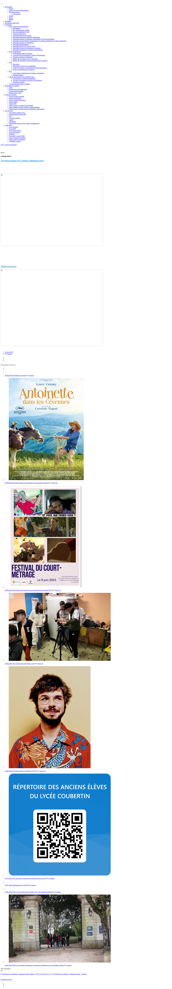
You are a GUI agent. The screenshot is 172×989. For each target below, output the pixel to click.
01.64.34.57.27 (45, 974)
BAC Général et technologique (18, 26)
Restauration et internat (12, 86)
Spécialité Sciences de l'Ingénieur (23, 43)
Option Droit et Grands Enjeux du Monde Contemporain (26, 109)
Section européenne (15, 98)
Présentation (8, 7)
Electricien (16, 64)
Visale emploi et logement (17, 139)
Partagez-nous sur (6, 979)
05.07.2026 (8, 878)
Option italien (13, 102)
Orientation (12, 121)
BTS (10, 71)
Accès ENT (12, 129)
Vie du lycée (9, 111)
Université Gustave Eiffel (17, 136)
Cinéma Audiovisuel (19, 34)
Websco (84, 974)
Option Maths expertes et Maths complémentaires (24, 107)
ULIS (10, 17)
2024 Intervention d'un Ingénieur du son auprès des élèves (30, 483)
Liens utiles (8, 125)
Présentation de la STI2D (20, 885)
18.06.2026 (8, 892)
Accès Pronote (13, 127)
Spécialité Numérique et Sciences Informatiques (28, 50)
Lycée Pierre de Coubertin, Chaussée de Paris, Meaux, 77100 (20, 974)
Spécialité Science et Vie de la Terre (24, 46)
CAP (10, 62)
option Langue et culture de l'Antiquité (21, 105)
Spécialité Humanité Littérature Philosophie (26, 37)
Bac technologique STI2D (21, 32)
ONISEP (11, 134)
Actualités (8, 21)
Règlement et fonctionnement (18, 89)
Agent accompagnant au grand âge (24, 69)
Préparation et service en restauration (24, 66)
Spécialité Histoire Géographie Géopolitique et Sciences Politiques (33, 39)
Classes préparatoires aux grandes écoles (21, 77)
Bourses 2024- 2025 (15, 93)
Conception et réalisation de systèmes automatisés (28, 73)
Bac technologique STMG (21, 30)
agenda (11, 16)
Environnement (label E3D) (17, 114)
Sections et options (11, 95)
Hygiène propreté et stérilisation (23, 57)
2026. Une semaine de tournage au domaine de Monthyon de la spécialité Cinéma (38, 965)
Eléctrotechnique (18, 75)
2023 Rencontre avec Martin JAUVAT (24, 771)
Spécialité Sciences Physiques (22, 35)
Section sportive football (16, 96)
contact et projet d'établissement (19, 10)
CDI (10, 116)
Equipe (11, 8)
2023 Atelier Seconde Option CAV (23, 663)
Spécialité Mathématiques (21, 44)
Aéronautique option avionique (22, 53)
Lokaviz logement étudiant (17, 138)
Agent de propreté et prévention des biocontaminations (30, 68)
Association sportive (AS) (17, 112)
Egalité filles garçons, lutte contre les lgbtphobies (24, 123)
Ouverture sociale (14, 12)
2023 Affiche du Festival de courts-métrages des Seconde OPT (32, 590)
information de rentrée (19, 375)
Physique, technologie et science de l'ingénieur (27, 80)
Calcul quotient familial (16, 91)
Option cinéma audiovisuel (17, 100)
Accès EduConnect (15, 130)
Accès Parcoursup (14, 132)
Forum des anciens (18, 82)
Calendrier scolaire (15, 141)
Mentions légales (75, 974)
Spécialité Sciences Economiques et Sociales (27, 48)
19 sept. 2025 (9, 352)
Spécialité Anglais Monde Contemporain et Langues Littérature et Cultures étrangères (39, 41)
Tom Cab (55, 483)
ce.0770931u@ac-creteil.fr (60, 974)
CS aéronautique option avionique (19, 84)
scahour (9, 354)
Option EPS (12, 104)
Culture (11, 120)
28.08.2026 (8, 375)
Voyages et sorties (14, 118)
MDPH (11, 19)
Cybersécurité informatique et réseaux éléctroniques (29, 55)
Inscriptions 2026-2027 (12, 23)
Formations (8, 25)
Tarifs (10, 87)
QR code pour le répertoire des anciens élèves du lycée (29, 878)
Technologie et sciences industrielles (24, 78)
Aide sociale (17, 14)
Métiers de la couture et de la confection (25, 59)
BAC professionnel (15, 52)
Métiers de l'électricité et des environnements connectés (30, 60)
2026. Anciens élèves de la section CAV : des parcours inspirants (32, 892)
